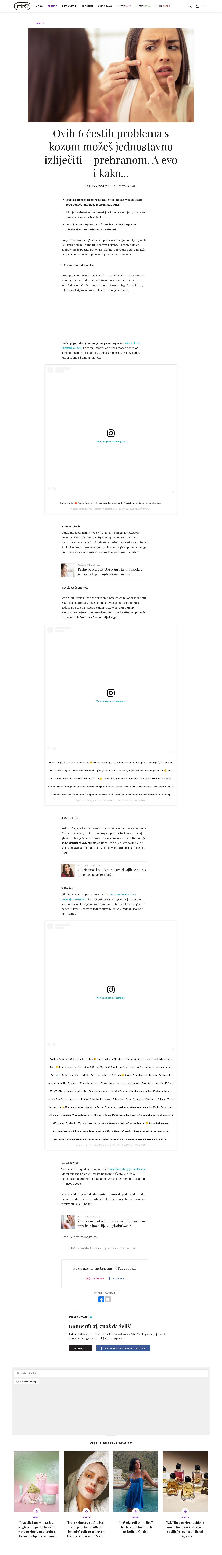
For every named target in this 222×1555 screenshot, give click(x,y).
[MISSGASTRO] (163, 6)
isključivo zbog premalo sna (126, 1169)
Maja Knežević (100, 186)
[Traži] (190, 6)
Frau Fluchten (94, 509)
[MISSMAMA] (125, 6)
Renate (96, 800)
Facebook (118, 1278)
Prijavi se (80, 1348)
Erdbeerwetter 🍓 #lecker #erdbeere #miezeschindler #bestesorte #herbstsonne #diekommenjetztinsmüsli (110, 503)
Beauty (40, 23)
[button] (205, 6)
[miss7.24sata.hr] (23, 6)
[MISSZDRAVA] (144, 6)
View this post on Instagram (110, 441)
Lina (95, 1145)
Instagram (98, 1278)
